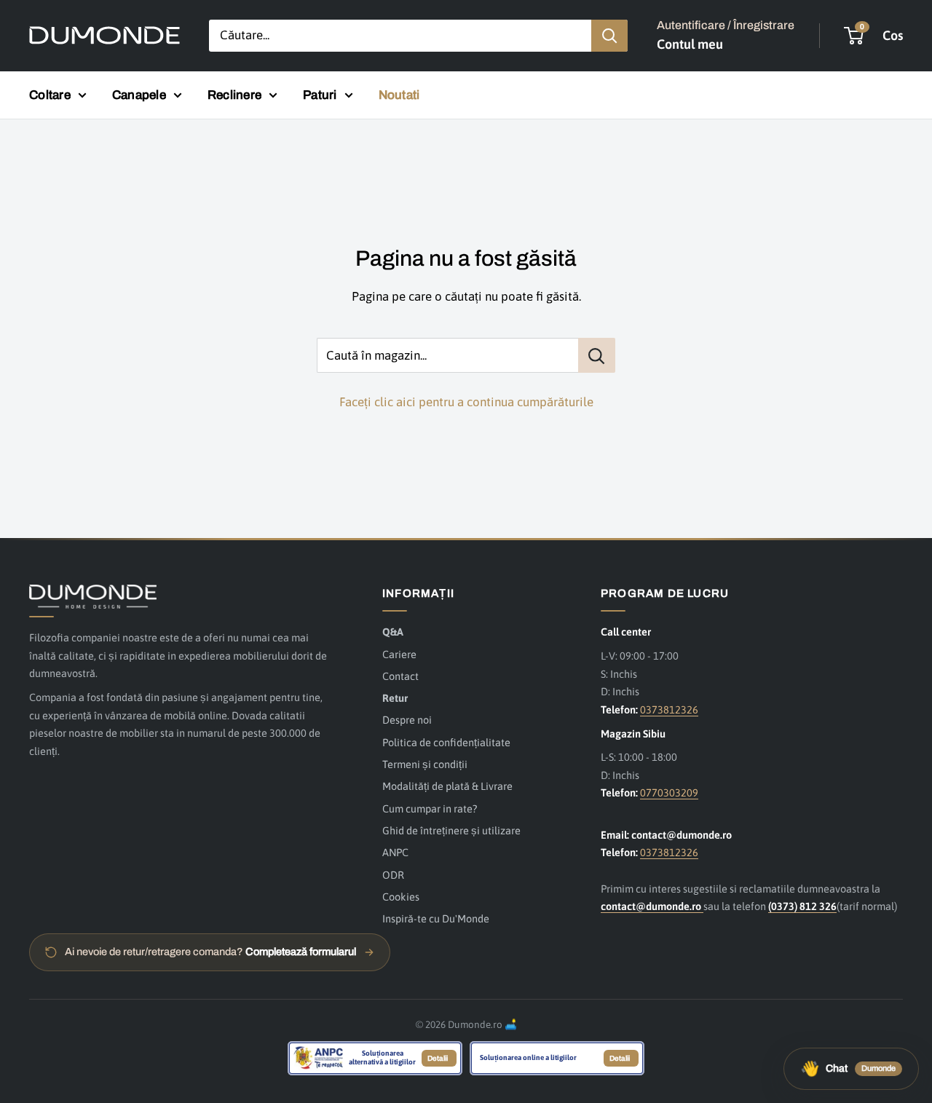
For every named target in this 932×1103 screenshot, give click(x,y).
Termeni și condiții (424, 764)
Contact (400, 676)
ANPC (395, 852)
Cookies (400, 896)
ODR (393, 875)
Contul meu (690, 44)
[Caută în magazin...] (596, 355)
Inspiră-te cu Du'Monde (435, 918)
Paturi (320, 95)
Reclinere (234, 95)
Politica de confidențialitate (446, 742)
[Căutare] (609, 36)
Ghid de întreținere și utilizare (451, 830)
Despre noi (407, 719)
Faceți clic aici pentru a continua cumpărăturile (466, 402)
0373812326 (669, 709)
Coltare (50, 95)
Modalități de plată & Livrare (447, 786)
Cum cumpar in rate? (429, 808)
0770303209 (669, 792)
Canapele (139, 95)
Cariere (399, 654)
